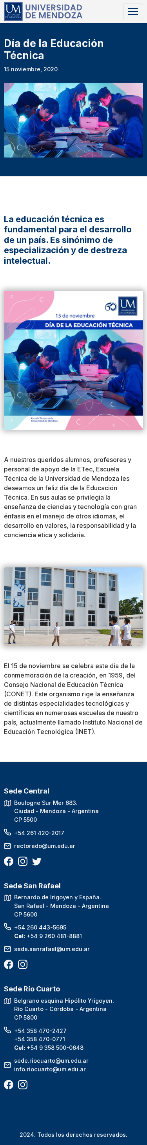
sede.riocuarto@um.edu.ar (51, 1060)
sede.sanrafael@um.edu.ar (52, 949)
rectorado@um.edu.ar (44, 845)
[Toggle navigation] (133, 11)
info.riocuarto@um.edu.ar (50, 1069)
